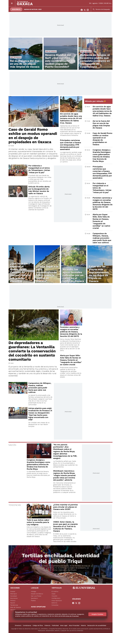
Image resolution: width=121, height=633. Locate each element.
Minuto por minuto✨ (95, 101)
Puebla (33, 600)
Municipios (14, 598)
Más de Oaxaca (15, 57)
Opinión (13, 609)
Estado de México (37, 593)
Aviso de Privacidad (72, 616)
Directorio (18, 625)
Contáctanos (27, 625)
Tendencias (14, 605)
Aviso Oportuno (57, 600)
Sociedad (13, 596)
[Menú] (12, 3)
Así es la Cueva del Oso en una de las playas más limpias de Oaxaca (24, 63)
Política (12, 600)
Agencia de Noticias (31, 9)
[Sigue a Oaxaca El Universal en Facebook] (82, 10)
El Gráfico (55, 591)
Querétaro (34, 598)
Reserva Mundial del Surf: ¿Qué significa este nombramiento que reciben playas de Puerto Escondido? (60, 60)
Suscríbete (16, 9)
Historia (83, 625)
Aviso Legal (63, 625)
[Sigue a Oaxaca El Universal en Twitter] (85, 10)
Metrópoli (13, 593)
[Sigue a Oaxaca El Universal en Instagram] (88, 10)
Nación (12, 603)
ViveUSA (54, 596)
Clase (53, 593)
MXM (39, 9)
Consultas (55, 605)
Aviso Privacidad (74, 625)
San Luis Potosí (36, 596)
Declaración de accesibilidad (96, 625)
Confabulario (56, 598)
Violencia (47, 625)
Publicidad (55, 625)
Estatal (12, 591)
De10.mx (54, 603)
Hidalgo (33, 591)
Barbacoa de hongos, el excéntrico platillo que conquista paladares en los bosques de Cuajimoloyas (95, 60)
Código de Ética (38, 625)
